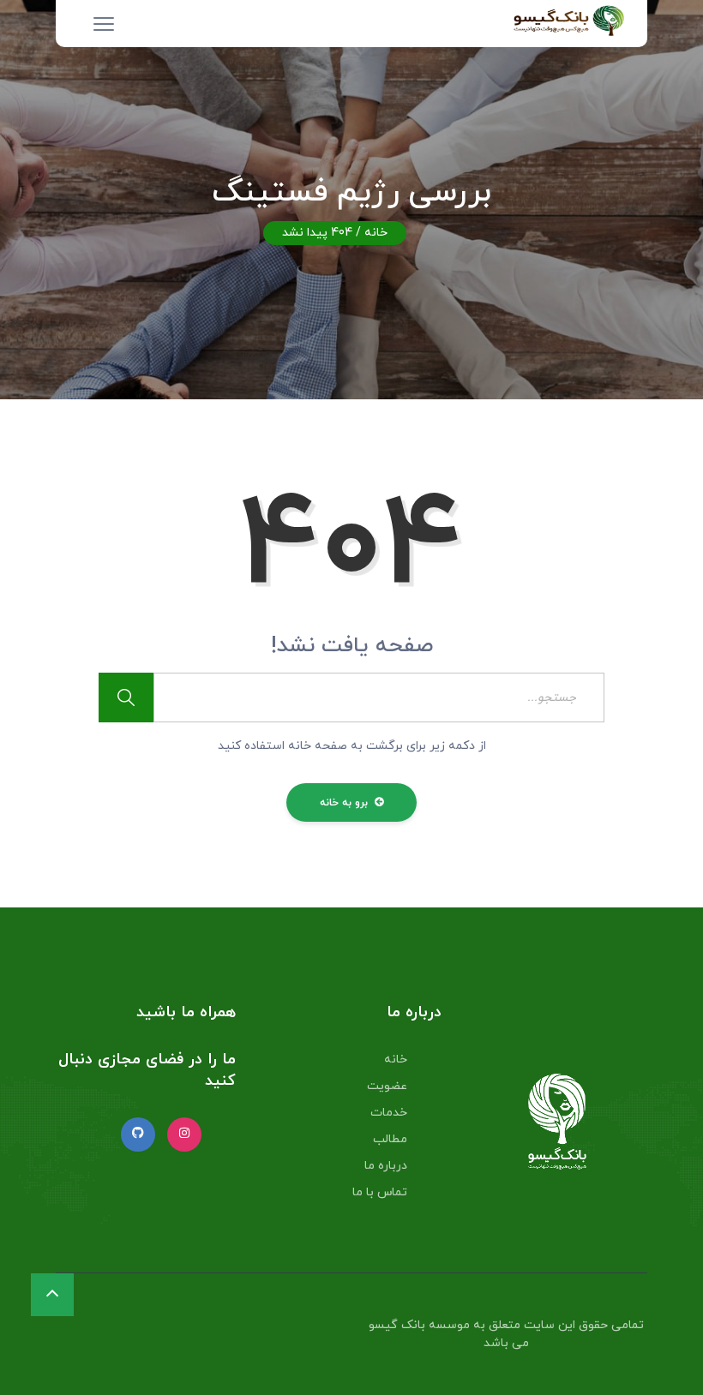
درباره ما (385, 1166)
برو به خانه (346, 803)
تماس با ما (379, 1192)
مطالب (390, 1139)
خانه (376, 233)
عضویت (387, 1086)
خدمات (388, 1113)
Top (662, 1354)
